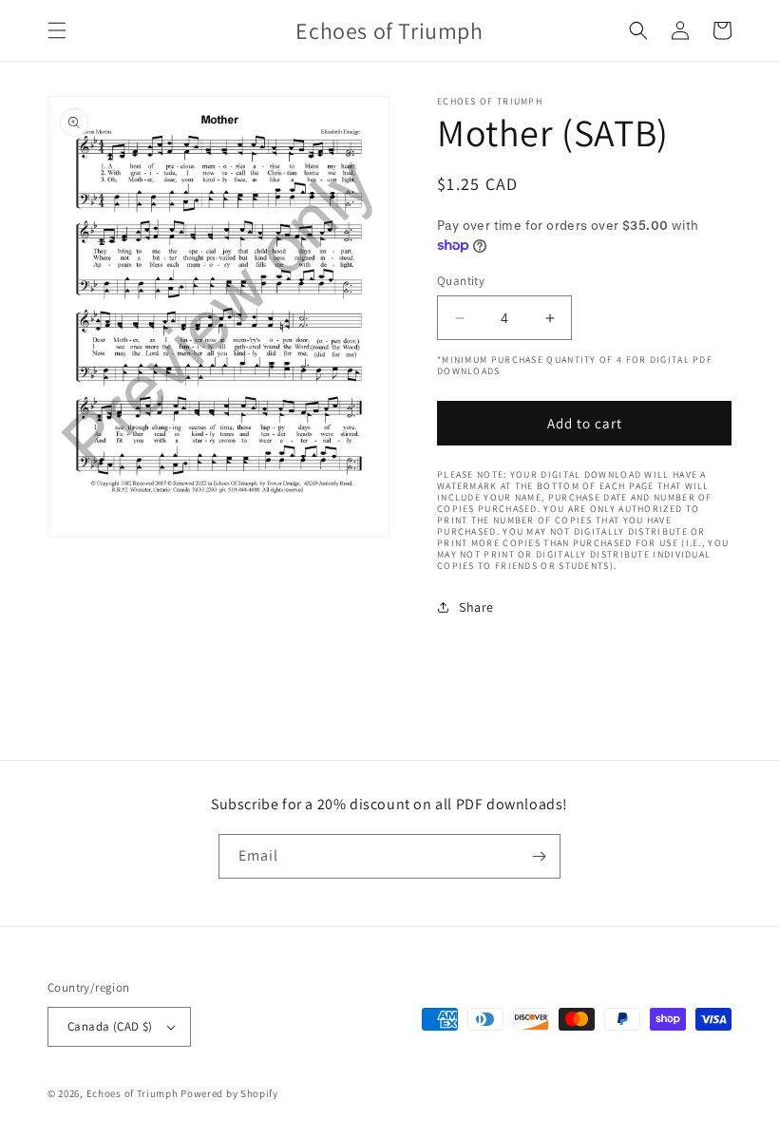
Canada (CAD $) (110, 1026)
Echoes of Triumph (132, 1093)
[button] (57, 30)
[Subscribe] (539, 856)
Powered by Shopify (229, 1093)
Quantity (460, 281)
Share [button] (476, 607)
